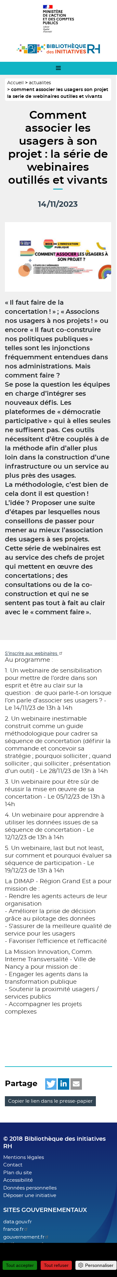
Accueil (15, 83)
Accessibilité (18, 1180)
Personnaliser (99, 1265)
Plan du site (17, 1172)
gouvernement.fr (24, 1237)
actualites (40, 83)
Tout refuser (56, 1265)
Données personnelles (30, 1188)
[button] (51, 1084)
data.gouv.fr (17, 1221)
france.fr (13, 1229)
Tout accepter (20, 1265)
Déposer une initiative (29, 1195)
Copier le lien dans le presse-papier (50, 1101)
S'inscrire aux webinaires (31, 653)
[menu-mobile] (58, 68)
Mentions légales (23, 1157)
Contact (12, 1165)
